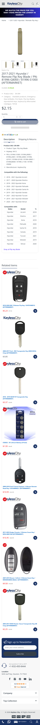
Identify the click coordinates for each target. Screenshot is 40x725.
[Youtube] (25, 679)
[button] (20, 122)
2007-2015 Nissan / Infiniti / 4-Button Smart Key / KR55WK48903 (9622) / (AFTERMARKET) (19, 579)
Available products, (19, 97)
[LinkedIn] (30, 679)
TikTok (14, 104)
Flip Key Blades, (29, 99)
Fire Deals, (19, 99)
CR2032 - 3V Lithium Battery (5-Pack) (15, 443)
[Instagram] (15, 679)
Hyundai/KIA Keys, (10, 101)
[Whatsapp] (9, 721)
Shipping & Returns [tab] (27, 139)
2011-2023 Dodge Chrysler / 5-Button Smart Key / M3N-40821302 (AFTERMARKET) (19, 533)
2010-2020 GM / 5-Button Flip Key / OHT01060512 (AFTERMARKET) (19, 306)
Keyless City (5, 70)
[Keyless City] (15, 4)
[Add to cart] (35, 311)
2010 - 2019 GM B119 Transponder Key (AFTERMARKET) (15, 398)
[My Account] (37, 721)
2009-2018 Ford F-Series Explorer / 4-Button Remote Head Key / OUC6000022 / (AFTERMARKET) (20, 487)
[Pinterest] (20, 679)
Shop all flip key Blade (12, 249)
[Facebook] (9, 679)
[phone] (3, 721)
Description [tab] (9, 139)
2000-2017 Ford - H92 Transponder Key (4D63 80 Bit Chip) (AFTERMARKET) (19, 352)
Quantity (5, 114)
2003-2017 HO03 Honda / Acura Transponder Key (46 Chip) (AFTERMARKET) (20, 625)
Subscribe (20, 654)
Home (4, 20)
